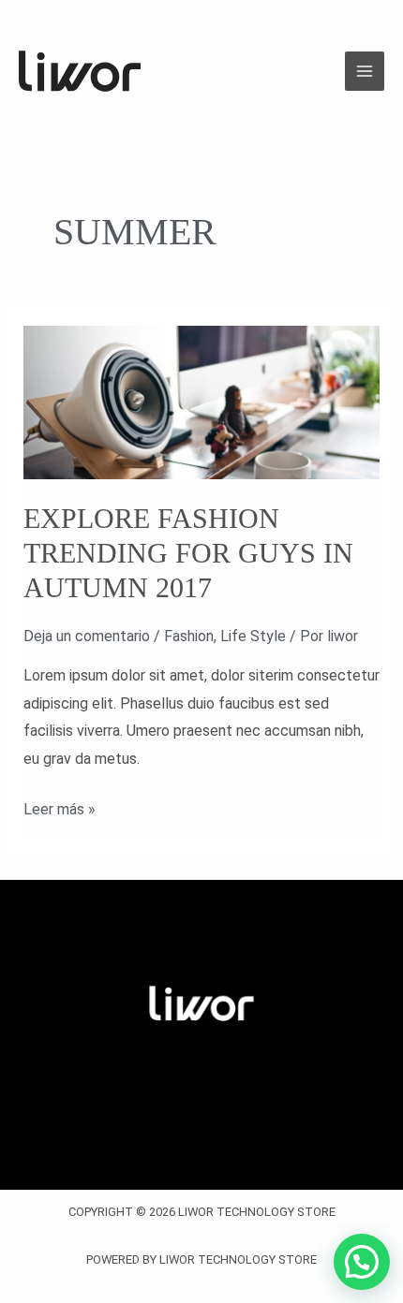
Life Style (253, 636)
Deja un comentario (86, 636)
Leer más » (59, 807)
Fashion (189, 636)
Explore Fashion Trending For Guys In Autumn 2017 (188, 553)
